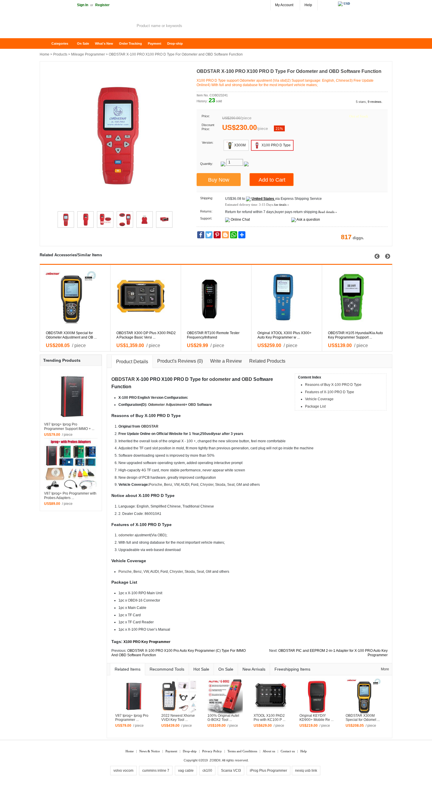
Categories (59, 43)
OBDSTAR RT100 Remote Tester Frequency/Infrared (213, 335)
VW (176, 485)
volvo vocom (123, 770)
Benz (168, 485)
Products (60, 54)
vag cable (186, 770)
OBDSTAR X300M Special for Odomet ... (363, 718)
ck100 (207, 770)
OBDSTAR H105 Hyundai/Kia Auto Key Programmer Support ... (355, 335)
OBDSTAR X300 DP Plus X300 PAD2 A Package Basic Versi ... (146, 335)
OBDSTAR (123, 379)
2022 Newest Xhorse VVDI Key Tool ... (178, 718)
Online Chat (240, 219)
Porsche (155, 485)
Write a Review (226, 361)
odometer (220, 379)
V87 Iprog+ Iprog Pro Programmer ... (131, 718)
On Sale (83, 43)
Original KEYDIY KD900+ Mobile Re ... (316, 718)
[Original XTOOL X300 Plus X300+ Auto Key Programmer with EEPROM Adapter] (289, 297)
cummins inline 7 (155, 770)
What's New (104, 43)
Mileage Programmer (88, 54)
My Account (284, 5)
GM (239, 485)
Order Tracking (130, 43)
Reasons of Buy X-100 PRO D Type (333, 385)
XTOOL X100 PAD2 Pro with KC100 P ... (269, 718)
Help (308, 5)
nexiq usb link (306, 770)
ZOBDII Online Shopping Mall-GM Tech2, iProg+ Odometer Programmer (87, 26)
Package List (315, 406)
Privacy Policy (212, 751)
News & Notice (149, 751)
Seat (231, 485)
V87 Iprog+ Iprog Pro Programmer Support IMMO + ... (69, 426)
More (385, 669)
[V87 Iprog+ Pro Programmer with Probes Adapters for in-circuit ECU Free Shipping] (70, 465)
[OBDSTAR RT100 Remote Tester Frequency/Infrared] (219, 297)
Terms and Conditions (242, 751)
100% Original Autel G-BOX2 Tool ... (223, 718)
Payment (154, 43)
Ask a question (308, 219)
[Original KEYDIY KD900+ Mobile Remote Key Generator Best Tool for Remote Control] (317, 696)
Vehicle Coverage (319, 399)
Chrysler (206, 485)
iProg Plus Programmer (268, 770)
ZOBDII (215, 760)
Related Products (267, 361)
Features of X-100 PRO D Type (329, 392)
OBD (247, 379)
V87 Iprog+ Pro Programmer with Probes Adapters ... (70, 495)
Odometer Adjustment (166, 405)
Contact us (288, 751)
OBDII (132, 600)
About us (269, 751)
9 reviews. (375, 101)
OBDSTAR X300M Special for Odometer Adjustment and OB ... (71, 335)
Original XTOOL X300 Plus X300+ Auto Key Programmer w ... (284, 335)
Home (47, 43)
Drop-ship (175, 43)
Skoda (220, 485)
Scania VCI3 (231, 770)
